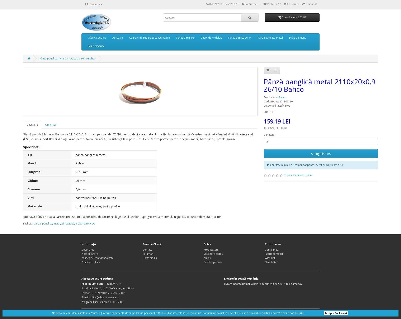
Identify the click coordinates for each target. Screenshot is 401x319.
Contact (147, 249)
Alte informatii (313, 313)
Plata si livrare (89, 254)
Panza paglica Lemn (239, 37)
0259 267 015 (118, 293)
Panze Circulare (185, 37)
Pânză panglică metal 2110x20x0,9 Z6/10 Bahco (67, 58)
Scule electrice (96, 46)
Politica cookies (90, 262)
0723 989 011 (100, 293)
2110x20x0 (67, 223)
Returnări (148, 254)
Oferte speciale (213, 262)
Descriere (32, 124)
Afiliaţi (207, 258)
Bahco (282, 97)
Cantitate (269, 134)
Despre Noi (88, 249)
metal (56, 223)
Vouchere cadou (213, 254)
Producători (211, 249)
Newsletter (271, 262)
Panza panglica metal (270, 37)
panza (37, 223)
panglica (47, 223)
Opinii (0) (50, 124)
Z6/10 (81, 223)
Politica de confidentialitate (97, 258)
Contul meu (271, 249)
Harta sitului (150, 258)
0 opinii (288, 175)
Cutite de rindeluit (211, 37)
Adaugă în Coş (321, 153)
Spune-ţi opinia (303, 175)
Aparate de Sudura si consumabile (149, 37)
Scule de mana (297, 37)
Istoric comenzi (274, 254)
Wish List (270, 258)
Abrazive (117, 37)
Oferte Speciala (97, 37)
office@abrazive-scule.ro (104, 297)
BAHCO (90, 223)
